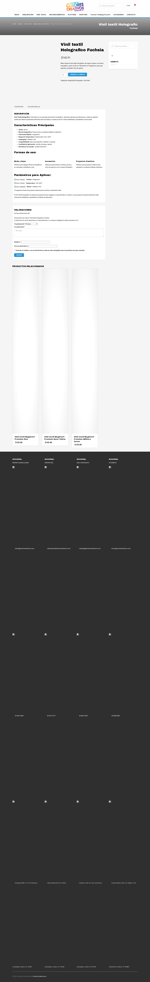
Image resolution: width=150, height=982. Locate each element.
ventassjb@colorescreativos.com (89, 548)
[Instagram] (17, 5)
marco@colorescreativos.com (121, 548)
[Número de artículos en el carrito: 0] (112, 55)
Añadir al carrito (77, 74)
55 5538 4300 (115, 716)
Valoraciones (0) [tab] (34, 106)
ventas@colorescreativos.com (24, 548)
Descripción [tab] (19, 106)
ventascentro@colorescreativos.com (58, 548)
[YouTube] (24, 5)
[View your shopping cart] (136, 5)
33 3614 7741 (51, 716)
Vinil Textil (87, 80)
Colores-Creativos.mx (39, 976)
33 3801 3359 (83, 716)
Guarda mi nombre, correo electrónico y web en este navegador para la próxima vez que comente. (50, 250)
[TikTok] (20, 5)
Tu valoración (19, 227)
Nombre (17, 242)
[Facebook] (14, 5)
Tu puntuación (19, 224)
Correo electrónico (21, 246)
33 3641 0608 (19, 716)
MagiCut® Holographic (75, 80)
